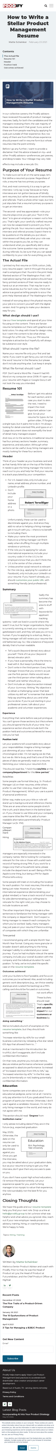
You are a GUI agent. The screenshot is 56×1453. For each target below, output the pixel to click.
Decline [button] (33, 1448)
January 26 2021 (10, 1312)
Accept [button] (22, 1448)
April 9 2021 (8, 1324)
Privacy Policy (9, 1392)
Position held (10, 65)
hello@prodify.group (14, 1213)
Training (20, 1235)
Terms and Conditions (13, 1396)
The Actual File (11, 56)
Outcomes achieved (13, 68)
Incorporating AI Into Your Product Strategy (26, 1414)
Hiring (12, 1235)
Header (7, 62)
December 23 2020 (12, 1300)
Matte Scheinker (18, 42)
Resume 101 (9, 59)
